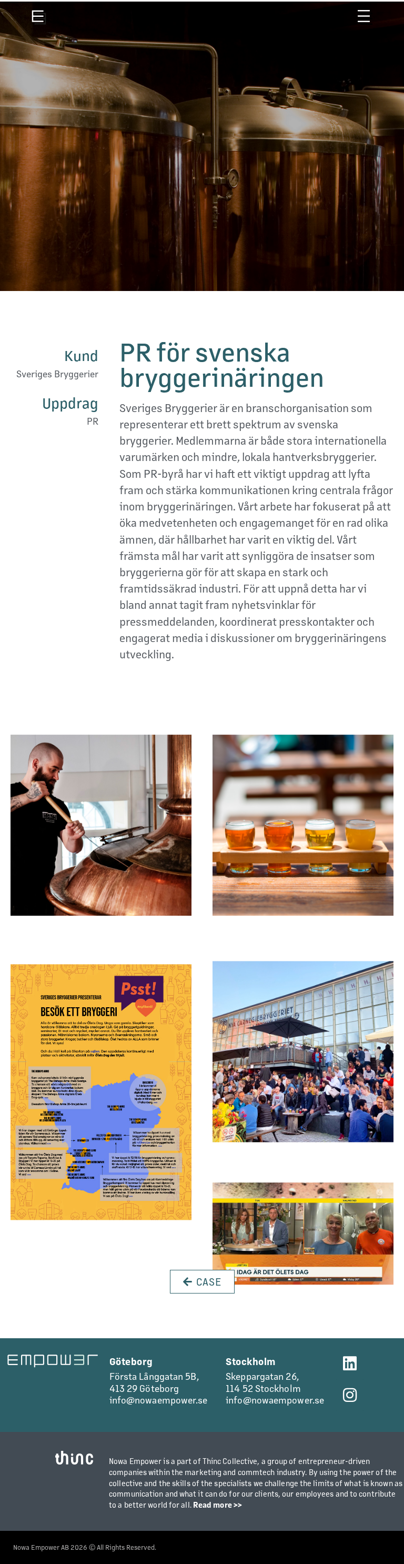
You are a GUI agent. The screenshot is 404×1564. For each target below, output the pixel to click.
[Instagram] (350, 1395)
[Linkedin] (350, 1363)
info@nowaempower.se (158, 1399)
